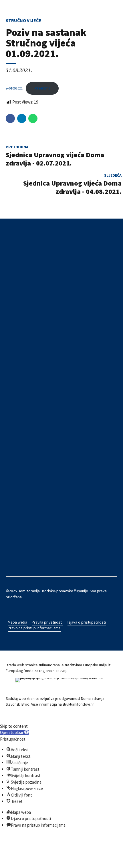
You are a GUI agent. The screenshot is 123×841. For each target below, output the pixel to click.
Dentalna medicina (21, 346)
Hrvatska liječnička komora (28, 464)
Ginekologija (16, 351)
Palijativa (13, 386)
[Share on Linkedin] (21, 118)
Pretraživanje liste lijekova (28, 446)
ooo (9, 493)
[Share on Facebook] (10, 118)
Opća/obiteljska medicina (27, 340)
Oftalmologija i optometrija (28, 398)
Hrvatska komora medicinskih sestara (38, 475)
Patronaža (14, 374)
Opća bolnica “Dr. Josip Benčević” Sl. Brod (41, 481)
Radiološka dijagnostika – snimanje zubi (39, 392)
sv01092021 (14, 88)
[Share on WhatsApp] (32, 118)
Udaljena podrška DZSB (25, 487)
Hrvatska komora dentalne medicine (37, 470)
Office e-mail (16, 499)
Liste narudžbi (17, 452)
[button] (14, 732)
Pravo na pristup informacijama (34, 627)
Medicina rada (17, 363)
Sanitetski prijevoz (22, 380)
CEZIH (10, 435)
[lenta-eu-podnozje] (61, 685)
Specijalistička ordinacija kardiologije (37, 403)
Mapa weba (17, 622)
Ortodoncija (16, 369)
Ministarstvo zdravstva (25, 458)
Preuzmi (42, 88)
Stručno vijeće (23, 20)
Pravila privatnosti (47, 622)
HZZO (10, 429)
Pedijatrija (14, 357)
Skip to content (14, 726)
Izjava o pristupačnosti (87, 622)
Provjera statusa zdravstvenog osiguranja (42, 441)
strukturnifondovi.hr (78, 704)
